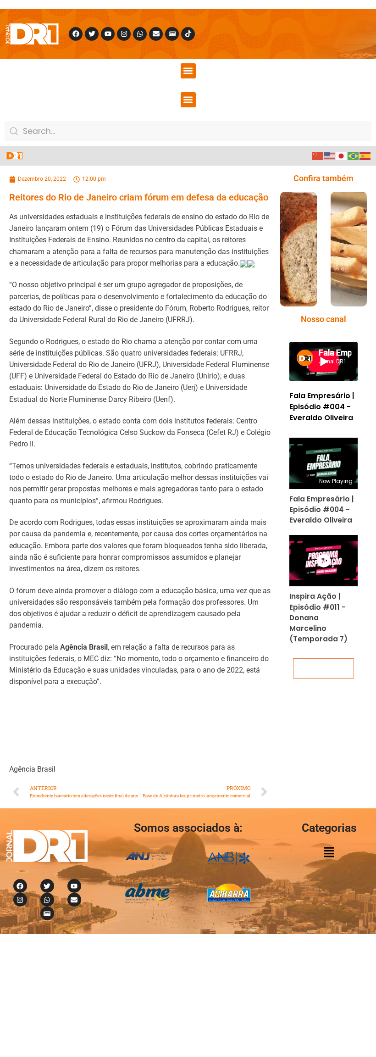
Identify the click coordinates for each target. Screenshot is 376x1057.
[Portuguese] (353, 155)
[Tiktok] (188, 34)
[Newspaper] (172, 34)
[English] (330, 155)
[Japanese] (342, 155)
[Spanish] (365, 155)
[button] (188, 70)
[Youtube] (108, 34)
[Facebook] (76, 34)
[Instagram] (124, 34)
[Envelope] (156, 34)
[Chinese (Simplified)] (318, 155)
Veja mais (324, 668)
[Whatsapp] (140, 34)
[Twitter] (92, 34)
